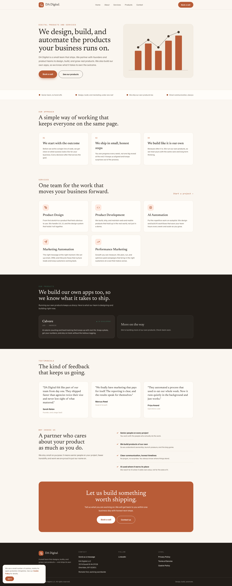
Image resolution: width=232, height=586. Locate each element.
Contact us (126, 519)
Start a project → (183, 194)
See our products (71, 74)
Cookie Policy (164, 565)
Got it (10, 579)
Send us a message (87, 557)
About (106, 4)
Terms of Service (165, 561)
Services (117, 4)
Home (97, 4)
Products (128, 4)
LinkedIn (122, 557)
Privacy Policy (164, 557)
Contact (139, 4)
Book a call (185, 5)
